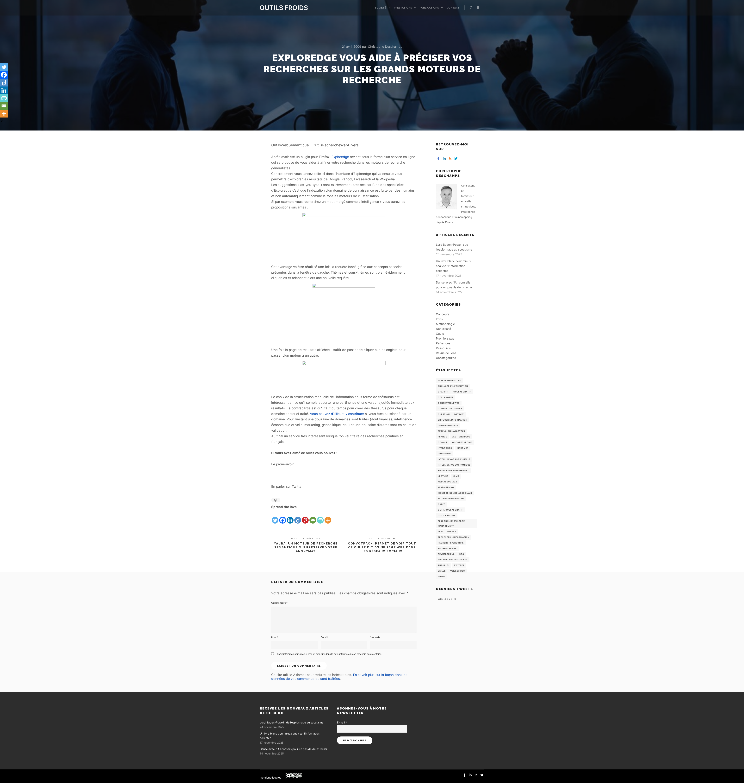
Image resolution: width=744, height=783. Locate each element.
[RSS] (450, 158)
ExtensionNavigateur (451, 431)
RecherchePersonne (451, 543)
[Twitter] (275, 517)
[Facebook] (282, 517)
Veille (442, 571)
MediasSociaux (447, 482)
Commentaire (279, 602)
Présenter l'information (453, 537)
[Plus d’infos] (477, 7)
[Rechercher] (471, 7)
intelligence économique (454, 465)
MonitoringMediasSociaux (455, 493)
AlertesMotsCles (449, 380)
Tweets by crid (446, 599)
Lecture (443, 476)
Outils (440, 333)
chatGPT (443, 392)
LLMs (456, 476)
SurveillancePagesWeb (453, 559)
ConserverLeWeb (449, 403)
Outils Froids (447, 515)
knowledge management (453, 470)
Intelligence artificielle (454, 459)
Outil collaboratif (450, 510)
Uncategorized (446, 358)
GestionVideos (461, 437)
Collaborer (445, 397)
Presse (451, 531)
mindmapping (446, 487)
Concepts (442, 314)
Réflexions (443, 343)
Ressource (443, 348)
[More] (328, 517)
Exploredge (340, 157)
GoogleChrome (462, 442)
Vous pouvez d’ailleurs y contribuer (337, 414)
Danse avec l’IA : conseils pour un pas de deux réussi (293, 749)
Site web (375, 637)
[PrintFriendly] (320, 517)
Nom (274, 637)
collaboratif (462, 392)
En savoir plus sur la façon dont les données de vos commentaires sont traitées (339, 677)
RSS (461, 554)
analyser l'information (453, 386)
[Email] (312, 517)
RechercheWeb (447, 548)
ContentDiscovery (450, 408)
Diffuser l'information (452, 420)
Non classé (443, 329)
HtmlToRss (445, 448)
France (442, 437)
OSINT (441, 504)
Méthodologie (445, 324)
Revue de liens (446, 353)
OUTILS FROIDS (279, 8)
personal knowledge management (451, 523)
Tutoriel (443, 565)
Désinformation (448, 425)
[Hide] (1, 121)
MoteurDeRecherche (451, 498)
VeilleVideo (457, 571)
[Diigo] (297, 517)
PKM (440, 531)
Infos (439, 319)
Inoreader (444, 453)
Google (443, 442)
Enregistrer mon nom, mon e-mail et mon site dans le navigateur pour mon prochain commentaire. (329, 653)
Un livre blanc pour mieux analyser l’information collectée (453, 266)
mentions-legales (270, 777)
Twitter (459, 565)
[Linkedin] (290, 517)
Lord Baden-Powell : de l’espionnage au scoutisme (291, 722)
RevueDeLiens (446, 554)
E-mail (325, 637)
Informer (462, 448)
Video (441, 576)
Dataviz (459, 414)
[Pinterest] (305, 517)
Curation (444, 414)
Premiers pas (445, 338)
